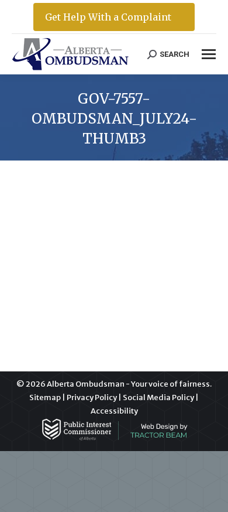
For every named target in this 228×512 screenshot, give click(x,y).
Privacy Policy (92, 397)
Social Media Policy (158, 397)
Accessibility (114, 411)
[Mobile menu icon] (208, 54)
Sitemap (45, 397)
